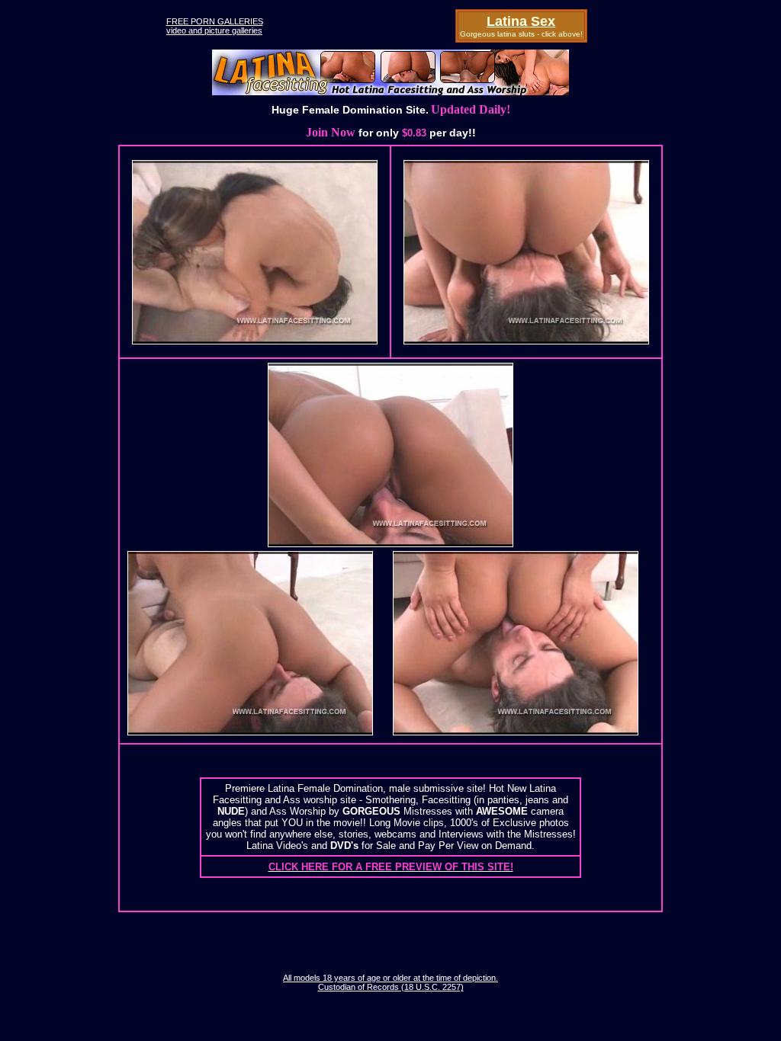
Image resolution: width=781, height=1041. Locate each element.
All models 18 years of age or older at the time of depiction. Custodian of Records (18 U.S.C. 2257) (390, 982)
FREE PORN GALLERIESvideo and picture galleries (214, 26)
